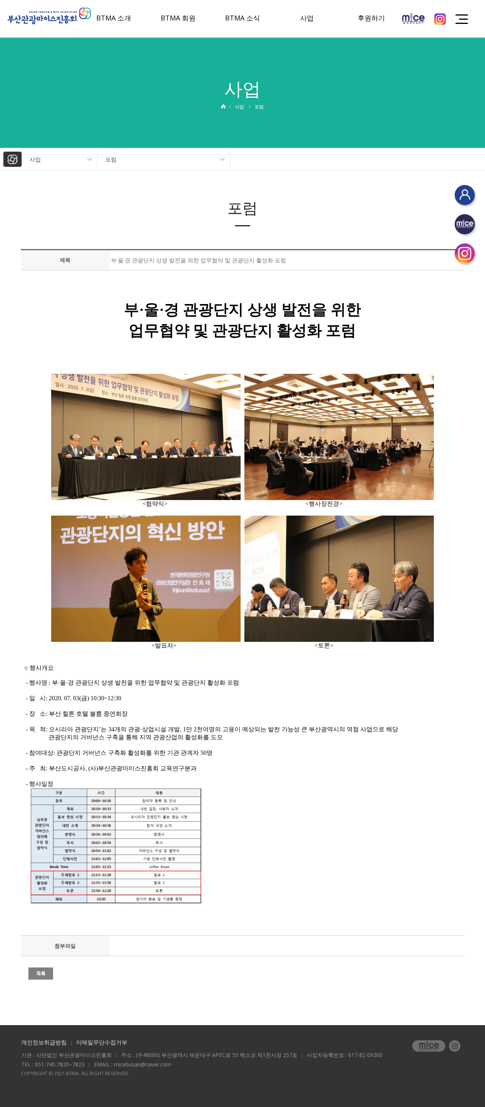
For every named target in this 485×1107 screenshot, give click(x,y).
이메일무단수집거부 (101, 1042)
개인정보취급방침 (44, 1042)
